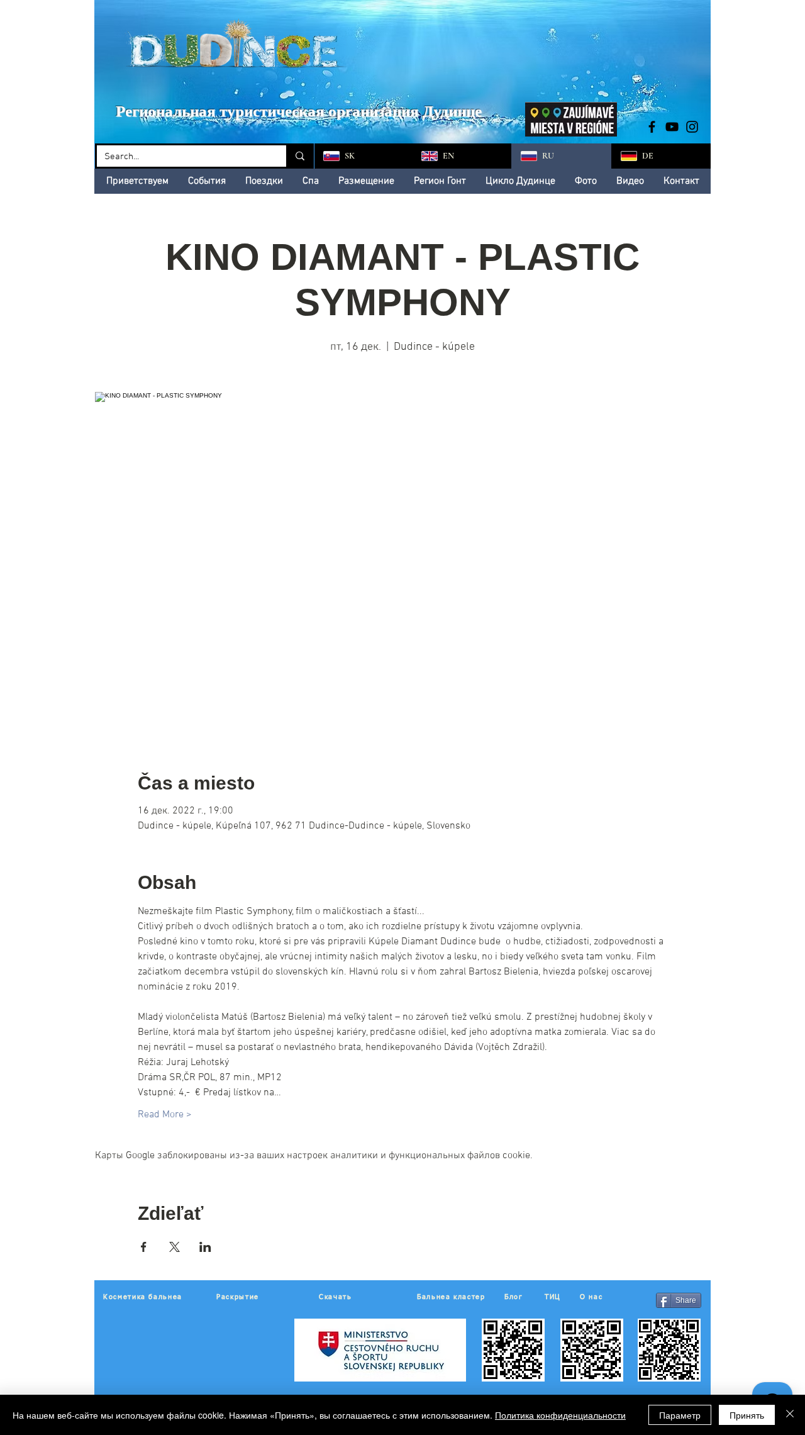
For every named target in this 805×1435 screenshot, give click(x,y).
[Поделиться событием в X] (174, 1247)
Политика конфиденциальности (560, 1415)
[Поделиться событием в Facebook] (144, 1247)
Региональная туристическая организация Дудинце (299, 111)
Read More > (165, 1114)
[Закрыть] (789, 1415)
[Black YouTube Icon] (672, 127)
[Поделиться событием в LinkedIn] (205, 1247)
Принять (747, 1415)
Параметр (680, 1415)
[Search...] (299, 156)
